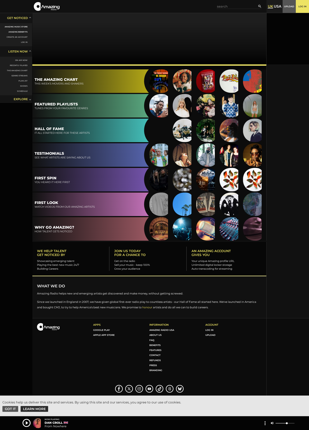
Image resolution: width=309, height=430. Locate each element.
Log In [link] (209, 330)
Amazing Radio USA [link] (161, 330)
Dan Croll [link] (54, 423)
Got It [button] (10, 409)
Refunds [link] (155, 360)
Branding (155, 370)
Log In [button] (302, 6)
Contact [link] (154, 355)
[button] (47, 6)
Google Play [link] (101, 330)
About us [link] (155, 335)
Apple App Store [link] (104, 335)
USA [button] (277, 6)
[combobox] (237, 6)
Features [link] (155, 350)
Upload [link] (210, 335)
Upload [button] (289, 6)
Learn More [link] (34, 409)
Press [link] (153, 365)
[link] (14, 26)
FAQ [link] (151, 340)
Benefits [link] (155, 345)
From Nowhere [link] (55, 426)
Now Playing (52, 419)
